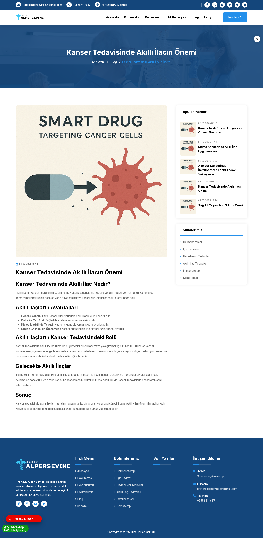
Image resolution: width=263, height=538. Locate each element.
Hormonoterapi (192, 242)
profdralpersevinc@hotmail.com (43, 4)
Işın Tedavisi (191, 249)
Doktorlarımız (85, 485)
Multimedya (176, 17)
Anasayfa (112, 17)
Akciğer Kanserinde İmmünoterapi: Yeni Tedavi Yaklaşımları (217, 170)
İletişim (209, 17)
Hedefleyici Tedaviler (196, 256)
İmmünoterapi (191, 270)
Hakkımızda (84, 478)
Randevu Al (235, 17)
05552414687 (82, 4)
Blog (196, 17)
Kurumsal (130, 17)
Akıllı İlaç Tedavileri (195, 263)
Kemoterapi (190, 278)
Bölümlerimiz (154, 17)
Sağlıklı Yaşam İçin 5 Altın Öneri (220, 205)
